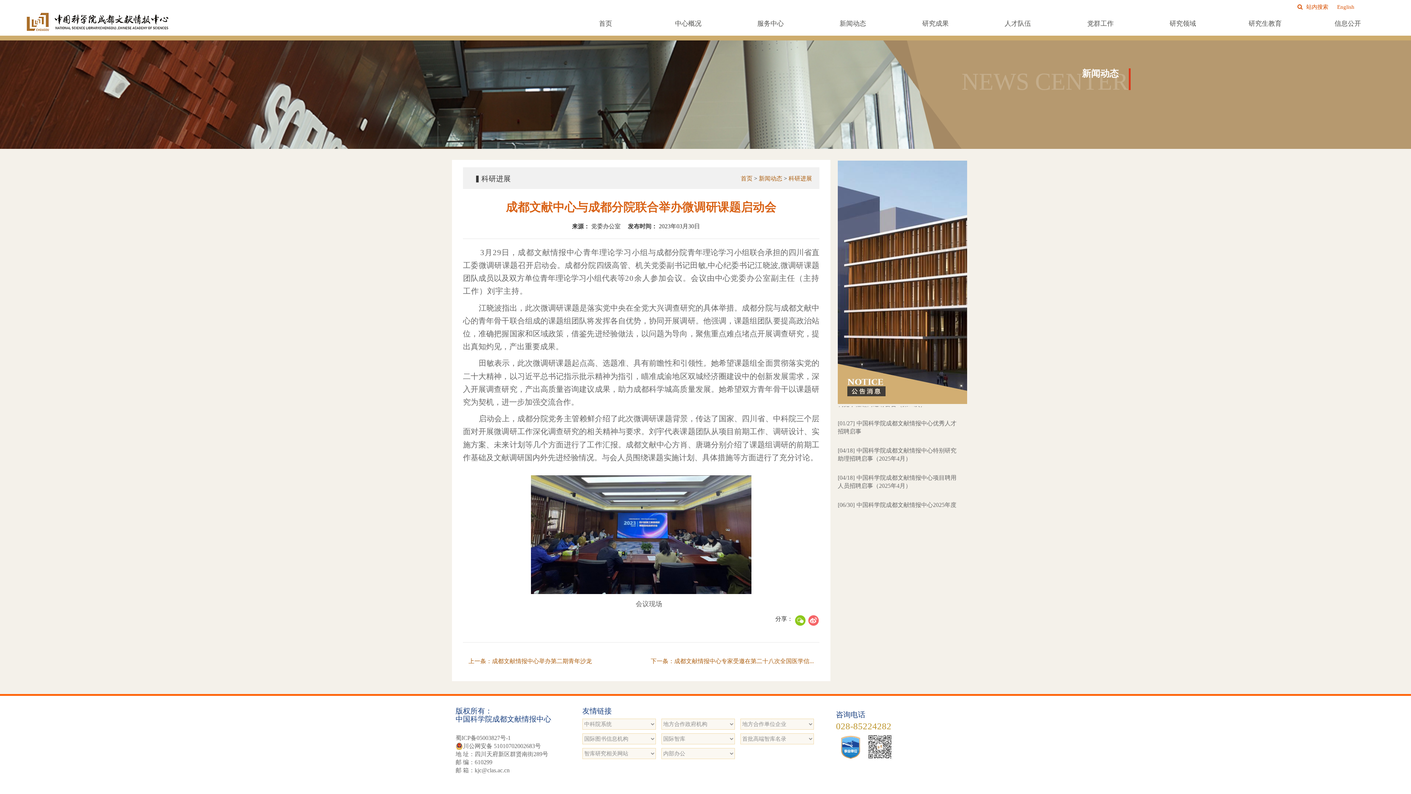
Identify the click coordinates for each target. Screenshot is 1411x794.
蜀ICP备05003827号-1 (483, 738)
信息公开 (1348, 23)
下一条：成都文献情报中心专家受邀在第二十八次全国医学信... (732, 661)
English (1345, 7)
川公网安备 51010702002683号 (502, 746)
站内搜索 (1317, 7)
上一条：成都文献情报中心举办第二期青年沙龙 (530, 661)
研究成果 (935, 23)
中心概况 (688, 23)
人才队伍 (1018, 23)
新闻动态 (853, 23)
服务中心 (770, 23)
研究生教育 (1265, 23)
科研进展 (800, 178)
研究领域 (1183, 23)
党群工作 (1100, 23)
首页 (605, 23)
